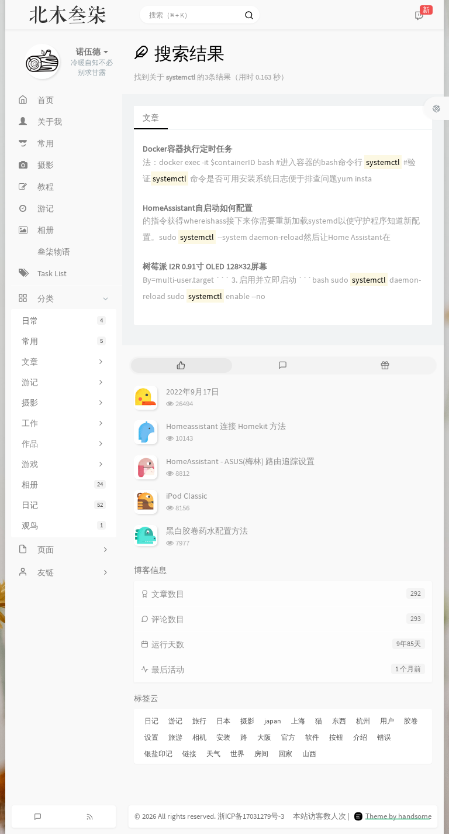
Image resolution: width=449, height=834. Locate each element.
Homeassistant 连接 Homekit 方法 (226, 426)
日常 (62, 320)
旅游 (175, 737)
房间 (261, 753)
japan (272, 720)
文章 (151, 117)
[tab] (181, 365)
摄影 (247, 720)
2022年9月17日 (192, 391)
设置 (151, 737)
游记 (175, 720)
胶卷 (411, 720)
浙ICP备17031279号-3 (250, 816)
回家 (285, 753)
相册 (62, 484)
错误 (384, 737)
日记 (62, 505)
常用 (62, 341)
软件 (312, 737)
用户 (387, 720)
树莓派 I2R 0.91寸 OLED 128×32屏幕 (205, 266)
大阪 (264, 737)
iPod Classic (186, 495)
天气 (213, 753)
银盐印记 (158, 753)
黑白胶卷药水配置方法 (207, 531)
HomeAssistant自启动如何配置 (198, 208)
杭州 (363, 720)
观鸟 (62, 525)
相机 (199, 737)
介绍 (360, 737)
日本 (223, 720)
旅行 (199, 720)
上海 (298, 720)
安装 (223, 737)
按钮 (336, 737)
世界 (237, 753)
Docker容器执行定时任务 (188, 149)
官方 (288, 737)
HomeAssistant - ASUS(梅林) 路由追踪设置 (240, 461)
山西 (309, 753)
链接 (189, 753)
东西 (339, 720)
